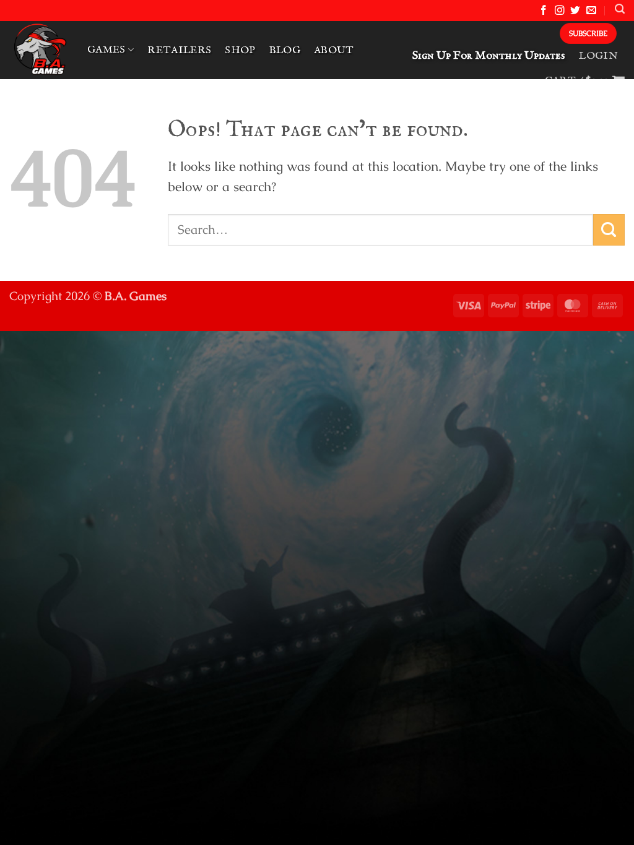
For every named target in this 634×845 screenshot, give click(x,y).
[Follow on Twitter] (575, 11)
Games (106, 49)
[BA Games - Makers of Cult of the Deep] (39, 50)
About (334, 50)
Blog (284, 50)
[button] (620, 9)
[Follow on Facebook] (544, 11)
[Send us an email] (591, 11)
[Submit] (609, 230)
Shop (240, 50)
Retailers (179, 50)
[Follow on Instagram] (560, 11)
